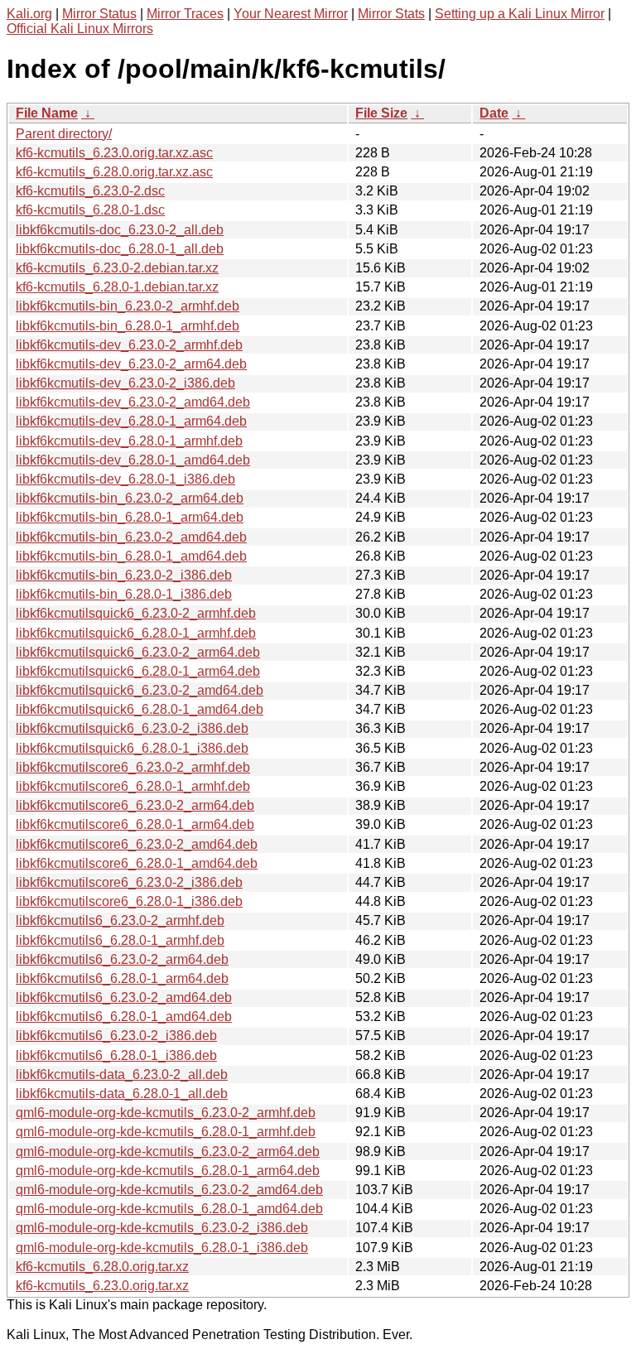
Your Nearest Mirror (291, 14)
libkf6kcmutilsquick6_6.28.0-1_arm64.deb (138, 671)
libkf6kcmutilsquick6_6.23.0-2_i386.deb (132, 728)
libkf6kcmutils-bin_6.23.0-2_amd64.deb (131, 537)
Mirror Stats (391, 14)
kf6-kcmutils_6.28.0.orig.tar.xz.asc (114, 172)
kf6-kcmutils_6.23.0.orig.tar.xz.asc (114, 153)
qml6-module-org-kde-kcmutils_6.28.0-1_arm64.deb (168, 1171)
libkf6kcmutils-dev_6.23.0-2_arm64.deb (131, 364)
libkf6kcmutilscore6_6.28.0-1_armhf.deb (133, 786)
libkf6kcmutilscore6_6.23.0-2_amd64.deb (137, 844)
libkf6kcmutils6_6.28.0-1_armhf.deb (120, 940)
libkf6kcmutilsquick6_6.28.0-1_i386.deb (132, 748)
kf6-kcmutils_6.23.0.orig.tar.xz (102, 1286)
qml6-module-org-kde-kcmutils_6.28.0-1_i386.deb (162, 1248)
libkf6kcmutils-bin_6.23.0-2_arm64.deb (129, 498)
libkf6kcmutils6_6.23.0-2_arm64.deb (122, 959)
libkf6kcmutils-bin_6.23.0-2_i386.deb (124, 575)
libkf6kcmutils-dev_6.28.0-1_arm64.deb (131, 421)
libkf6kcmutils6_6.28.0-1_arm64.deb (122, 978)
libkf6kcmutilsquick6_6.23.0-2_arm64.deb (138, 652)
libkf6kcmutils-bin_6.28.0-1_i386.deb (124, 594)
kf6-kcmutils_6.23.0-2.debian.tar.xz (117, 268)
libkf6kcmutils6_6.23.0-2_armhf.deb (120, 920)
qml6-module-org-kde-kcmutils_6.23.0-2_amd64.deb (169, 1190)
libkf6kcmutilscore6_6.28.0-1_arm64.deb (135, 824)
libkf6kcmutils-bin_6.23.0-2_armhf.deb (127, 306)
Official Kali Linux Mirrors (80, 29)
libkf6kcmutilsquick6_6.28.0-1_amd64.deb (139, 709)
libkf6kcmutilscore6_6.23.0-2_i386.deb (129, 882)
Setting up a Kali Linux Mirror (520, 14)
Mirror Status (99, 14)
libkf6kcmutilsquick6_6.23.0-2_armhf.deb (136, 613)
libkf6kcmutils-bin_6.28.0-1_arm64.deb (129, 517)
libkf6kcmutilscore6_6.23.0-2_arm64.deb (135, 805)
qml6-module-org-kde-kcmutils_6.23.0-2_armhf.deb (166, 1113)
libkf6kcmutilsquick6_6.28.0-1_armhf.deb (136, 633)
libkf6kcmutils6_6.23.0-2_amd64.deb (124, 997)
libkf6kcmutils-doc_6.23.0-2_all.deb (120, 230)
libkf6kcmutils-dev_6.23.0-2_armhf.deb (129, 345)
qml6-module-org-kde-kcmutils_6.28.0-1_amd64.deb (169, 1209)
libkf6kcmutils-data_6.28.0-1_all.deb (122, 1093)
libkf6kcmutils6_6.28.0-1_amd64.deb (124, 1016)
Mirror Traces (185, 14)
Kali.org (29, 14)
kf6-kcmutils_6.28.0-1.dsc (90, 210)
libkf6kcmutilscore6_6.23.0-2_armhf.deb (133, 767)
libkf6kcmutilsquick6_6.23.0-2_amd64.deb (139, 690)
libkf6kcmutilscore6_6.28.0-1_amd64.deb (137, 863)
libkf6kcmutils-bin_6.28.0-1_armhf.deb (127, 326)
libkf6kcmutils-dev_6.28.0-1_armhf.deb (129, 441)
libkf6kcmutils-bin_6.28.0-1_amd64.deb (131, 556)
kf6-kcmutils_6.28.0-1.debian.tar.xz (117, 287)
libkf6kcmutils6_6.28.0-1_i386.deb (116, 1055)
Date (493, 113)
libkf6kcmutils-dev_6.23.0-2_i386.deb (125, 383)
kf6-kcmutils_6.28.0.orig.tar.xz (102, 1267)
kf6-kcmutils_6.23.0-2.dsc (90, 191)
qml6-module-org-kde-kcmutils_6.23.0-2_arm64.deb (168, 1151)
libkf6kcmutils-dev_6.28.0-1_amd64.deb (133, 460)
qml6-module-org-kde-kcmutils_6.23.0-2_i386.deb (162, 1228)
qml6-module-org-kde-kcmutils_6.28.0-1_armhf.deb (166, 1132)
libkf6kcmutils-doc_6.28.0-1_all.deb (120, 249)
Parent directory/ (64, 134)
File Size (381, 113)
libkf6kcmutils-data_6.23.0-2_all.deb (122, 1074)
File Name (47, 113)
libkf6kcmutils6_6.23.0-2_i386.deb (116, 1036)
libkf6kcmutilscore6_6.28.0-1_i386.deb (129, 901)
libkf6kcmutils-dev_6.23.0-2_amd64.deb (133, 402)
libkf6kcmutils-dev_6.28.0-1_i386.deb (125, 479)
